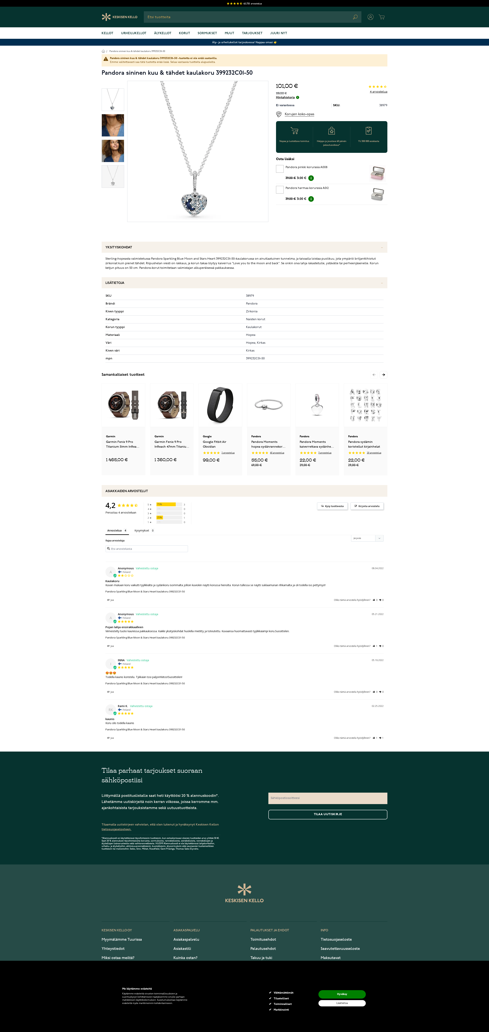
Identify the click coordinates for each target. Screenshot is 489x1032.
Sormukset (207, 33)
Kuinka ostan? (185, 958)
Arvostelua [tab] (114, 530)
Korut (184, 33)
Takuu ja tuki (261, 958)
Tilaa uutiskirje (328, 814)
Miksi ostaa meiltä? (118, 958)
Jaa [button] (112, 600)
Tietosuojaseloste (336, 939)
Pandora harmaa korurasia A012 (307, 188)
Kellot (107, 33)
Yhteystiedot (113, 948)
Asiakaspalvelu (186, 939)
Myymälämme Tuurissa (122, 939)
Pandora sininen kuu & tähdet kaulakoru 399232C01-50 (137, 51)
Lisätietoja (114, 283)
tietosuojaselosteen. (116, 829)
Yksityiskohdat (118, 247)
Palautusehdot (263, 948)
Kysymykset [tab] (141, 530)
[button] (383, 375)
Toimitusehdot (263, 939)
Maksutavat (331, 958)
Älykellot (162, 33)
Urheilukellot (134, 33)
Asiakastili (182, 948)
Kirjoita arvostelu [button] (369, 506)
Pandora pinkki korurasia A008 (306, 167)
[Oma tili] (371, 17)
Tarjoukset (252, 33)
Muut (229, 33)
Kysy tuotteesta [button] (334, 506)
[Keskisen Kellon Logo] (120, 17)
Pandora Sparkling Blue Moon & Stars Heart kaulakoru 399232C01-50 (145, 591)
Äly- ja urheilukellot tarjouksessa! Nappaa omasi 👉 (244, 42)
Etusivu (103, 51)
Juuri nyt (278, 33)
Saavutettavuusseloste (340, 948)
